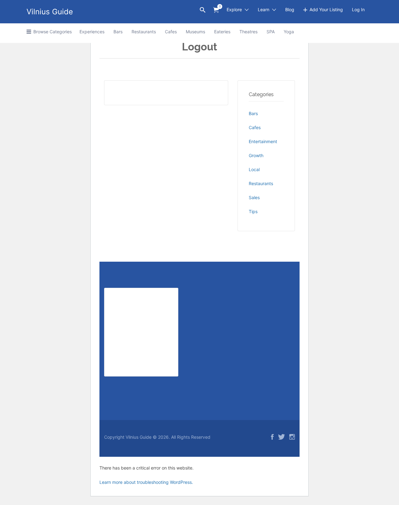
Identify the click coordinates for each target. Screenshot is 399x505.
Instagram (292, 437)
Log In (358, 9)
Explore (234, 9)
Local (254, 169)
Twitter (281, 437)
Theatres (248, 31)
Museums (195, 31)
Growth (256, 155)
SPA (271, 31)
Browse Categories (52, 31)
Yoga (289, 31)
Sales (254, 197)
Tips (253, 211)
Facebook (272, 437)
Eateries (222, 31)
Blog (289, 9)
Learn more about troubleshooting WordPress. (146, 482)
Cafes (171, 31)
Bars (118, 31)
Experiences (91, 31)
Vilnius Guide (49, 11)
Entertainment (263, 141)
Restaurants (144, 31)
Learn (263, 9)
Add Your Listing (326, 9)
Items (216, 10)
